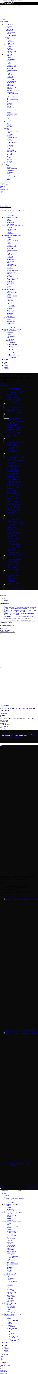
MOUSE (6, 128)
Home (2, 621)
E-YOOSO (10, 68)
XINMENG (10, 104)
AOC (8, 123)
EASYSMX (10, 42)
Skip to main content (16, 0)
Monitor (6, 122)
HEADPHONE (8, 45)
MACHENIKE (11, 81)
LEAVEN (10, 76)
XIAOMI (9, 126)
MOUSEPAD (7, 162)
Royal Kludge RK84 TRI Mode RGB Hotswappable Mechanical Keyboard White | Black (18, 617)
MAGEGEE (10, 82)
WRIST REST (11, 29)
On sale (6, 598)
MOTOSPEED (11, 51)
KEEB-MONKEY (12, 114)
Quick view (3, 729)
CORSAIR (10, 134)
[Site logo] (9, 18)
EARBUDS (10, 27)
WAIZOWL (10, 158)
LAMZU (9, 148)
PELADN (13, 35)
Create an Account (5, 1365)
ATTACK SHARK (12, 59)
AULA (9, 60)
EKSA (9, 48)
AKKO (9, 57)
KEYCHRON (11, 73)
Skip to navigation (5, 0)
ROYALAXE (11, 95)
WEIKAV (10, 103)
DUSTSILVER (11, 67)
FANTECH (10, 43)
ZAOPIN (9, 161)
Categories (3, 385)
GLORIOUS (10, 144)
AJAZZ (9, 38)
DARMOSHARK (12, 137)
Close (1, 592)
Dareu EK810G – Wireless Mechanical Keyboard (20, 607)
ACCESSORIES (8, 24)
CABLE (9, 26)
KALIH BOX (11, 175)
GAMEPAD (7, 37)
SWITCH (6, 164)
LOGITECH (10, 79)
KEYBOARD (8, 54)
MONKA (10, 84)
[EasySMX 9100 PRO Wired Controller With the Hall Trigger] (19, 665)
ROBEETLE (10, 92)
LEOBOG (10, 78)
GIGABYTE (10, 140)
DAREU (9, 40)
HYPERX (10, 49)
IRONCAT (10, 147)
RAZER (9, 53)
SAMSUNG (14, 352)
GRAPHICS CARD (13, 34)
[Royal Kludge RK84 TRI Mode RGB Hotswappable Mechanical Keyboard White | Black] (21, 615)
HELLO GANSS (12, 70)
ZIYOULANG (11, 109)
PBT (8, 118)
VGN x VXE (11, 101)
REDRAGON (11, 90)
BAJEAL (9, 62)
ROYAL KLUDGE (12, 93)
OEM (8, 117)
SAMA (9, 273)
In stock (6, 600)
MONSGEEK (11, 86)
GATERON (10, 172)
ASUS (9, 125)
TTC (8, 180)
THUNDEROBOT (12, 100)
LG (12, 351)
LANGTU (10, 75)
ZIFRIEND (10, 107)
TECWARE (10, 98)
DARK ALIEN (11, 65)
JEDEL (9, 71)
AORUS (13, 142)
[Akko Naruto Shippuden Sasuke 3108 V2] (16, 610)
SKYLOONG (11, 96)
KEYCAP (6, 111)
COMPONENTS (8, 31)
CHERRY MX (11, 170)
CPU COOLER (11, 32)
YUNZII (9, 106)
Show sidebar (4, 628)
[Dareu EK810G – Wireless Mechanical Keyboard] (18, 607)
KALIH (9, 173)
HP (11, 346)
